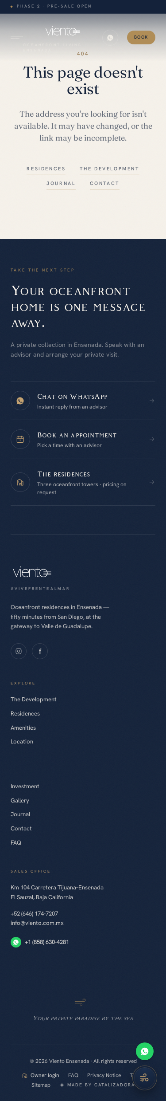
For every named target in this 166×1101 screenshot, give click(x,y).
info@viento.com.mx (37, 923)
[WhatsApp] (145, 1051)
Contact (21, 828)
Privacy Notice (104, 1075)
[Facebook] (40, 651)
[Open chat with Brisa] (144, 1078)
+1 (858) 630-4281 (47, 942)
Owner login (45, 1075)
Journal (20, 814)
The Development (34, 699)
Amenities (23, 727)
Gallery (20, 800)
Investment (25, 786)
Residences (25, 713)
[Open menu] (17, 37)
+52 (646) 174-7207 (34, 913)
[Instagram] (19, 651)
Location (22, 741)
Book (141, 37)
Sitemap (40, 1085)
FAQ (16, 842)
